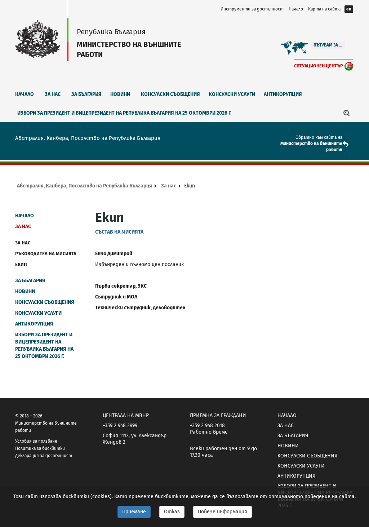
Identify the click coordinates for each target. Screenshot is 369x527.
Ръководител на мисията (45, 253)
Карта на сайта (324, 9)
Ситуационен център (318, 65)
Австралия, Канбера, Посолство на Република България (84, 186)
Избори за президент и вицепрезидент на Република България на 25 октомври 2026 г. (124, 113)
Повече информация (222, 512)
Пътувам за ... (328, 45)
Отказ (172, 512)
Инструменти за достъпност (252, 9)
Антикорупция (283, 94)
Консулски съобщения (170, 94)
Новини (120, 94)
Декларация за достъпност (43, 455)
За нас (53, 94)
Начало (296, 9)
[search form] (346, 113)
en (348, 9)
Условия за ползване (36, 441)
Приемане (134, 512)
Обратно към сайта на (318, 137)
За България (86, 94)
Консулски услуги (232, 94)
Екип (21, 264)
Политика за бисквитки (40, 448)
